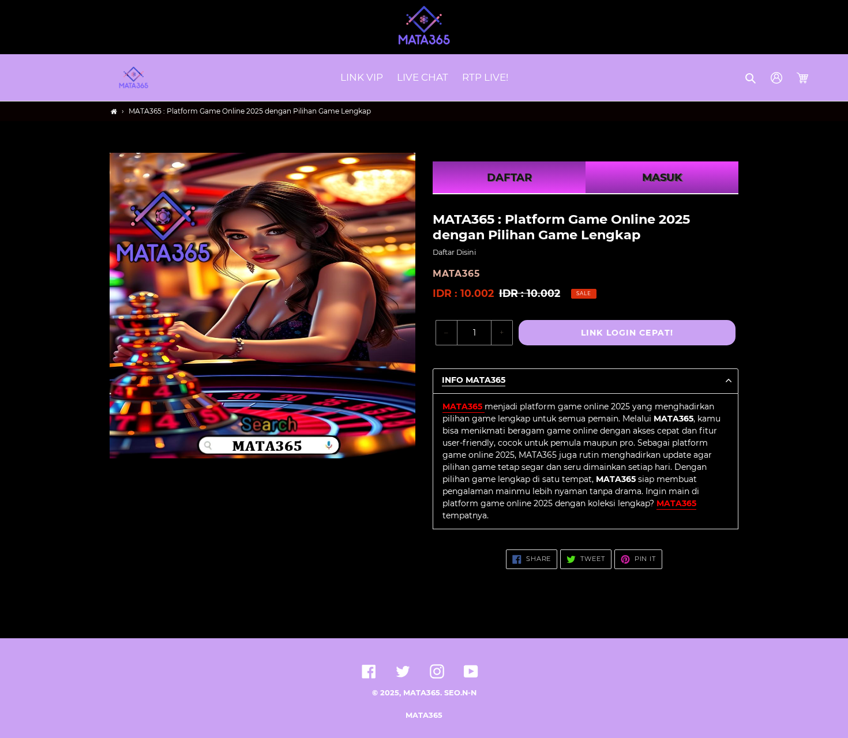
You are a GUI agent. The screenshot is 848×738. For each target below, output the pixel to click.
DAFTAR (509, 177)
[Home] (114, 111)
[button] (751, 77)
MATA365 (424, 715)
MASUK (662, 177)
